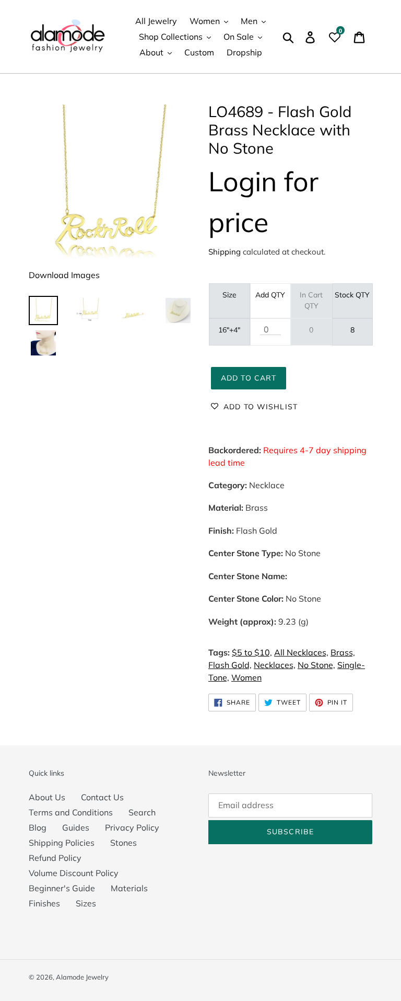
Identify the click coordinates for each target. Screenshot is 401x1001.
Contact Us (102, 797)
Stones (123, 842)
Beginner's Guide (62, 888)
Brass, (343, 652)
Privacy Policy (132, 827)
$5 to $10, (252, 652)
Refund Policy (55, 858)
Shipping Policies (62, 842)
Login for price (263, 201)
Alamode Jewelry (82, 977)
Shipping (224, 252)
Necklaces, (275, 665)
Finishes (44, 903)
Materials (129, 888)
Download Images (64, 275)
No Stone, (316, 665)
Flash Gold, (230, 665)
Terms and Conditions (71, 812)
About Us (47, 797)
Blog (37, 827)
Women (246, 677)
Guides (75, 827)
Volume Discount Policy (74, 873)
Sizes (86, 903)
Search (142, 812)
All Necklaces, (301, 652)
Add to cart (248, 378)
